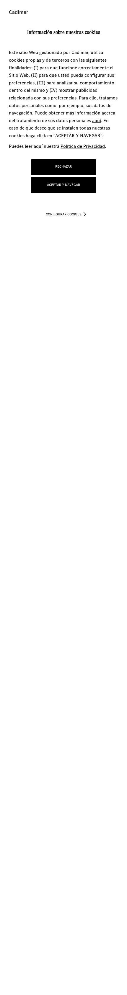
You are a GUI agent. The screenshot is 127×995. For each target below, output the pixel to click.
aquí (96, 120)
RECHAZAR (63, 166)
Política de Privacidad (83, 146)
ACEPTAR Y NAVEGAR (63, 184)
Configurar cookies (64, 214)
